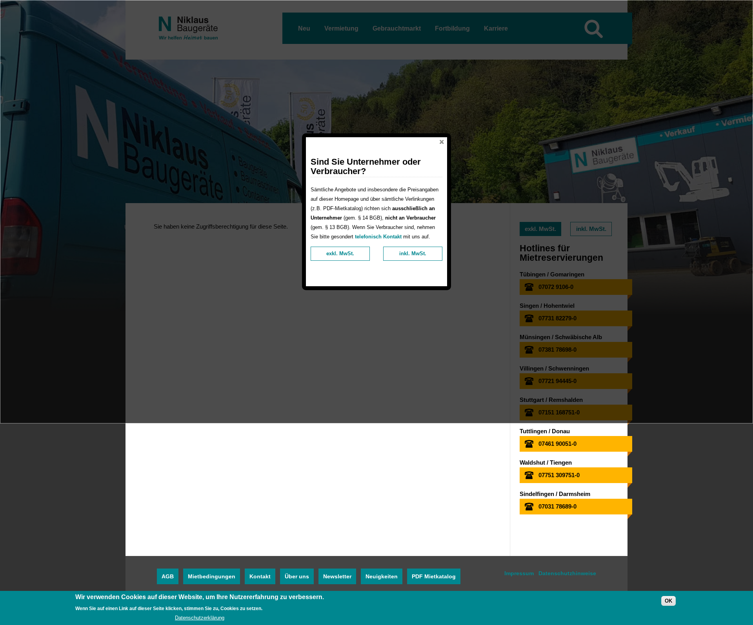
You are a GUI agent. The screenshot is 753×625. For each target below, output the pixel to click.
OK (668, 601)
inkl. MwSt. (412, 253)
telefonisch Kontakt (378, 237)
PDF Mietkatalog (434, 576)
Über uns (297, 576)
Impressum (519, 573)
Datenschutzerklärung (199, 618)
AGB (168, 576)
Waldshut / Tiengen (546, 462)
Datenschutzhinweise (567, 573)
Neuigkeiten (382, 576)
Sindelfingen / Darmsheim (555, 494)
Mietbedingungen (211, 576)
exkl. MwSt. (340, 253)
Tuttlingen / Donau (545, 431)
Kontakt (260, 576)
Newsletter (337, 576)
